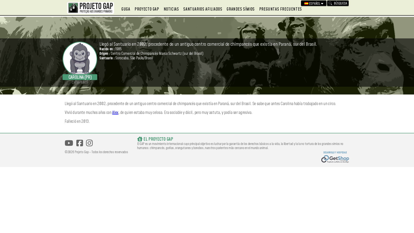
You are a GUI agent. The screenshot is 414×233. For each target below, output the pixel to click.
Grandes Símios (240, 9)
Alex (115, 113)
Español (314, 3)
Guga (125, 9)
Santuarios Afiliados (202, 9)
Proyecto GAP (147, 9)
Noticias (171, 9)
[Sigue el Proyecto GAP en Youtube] (69, 143)
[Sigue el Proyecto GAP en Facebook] (79, 143)
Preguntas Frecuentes (280, 9)
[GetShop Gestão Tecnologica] (335, 159)
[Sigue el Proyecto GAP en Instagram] (89, 143)
